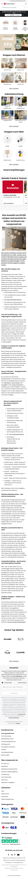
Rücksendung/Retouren (8, 741)
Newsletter (4, 766)
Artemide (4, 385)
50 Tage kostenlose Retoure (13, 300)
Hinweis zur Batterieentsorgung (17, 860)
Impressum (4, 796)
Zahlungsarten (5, 744)
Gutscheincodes (6, 777)
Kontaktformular (22, 714)
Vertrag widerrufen (7, 733)
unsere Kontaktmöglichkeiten (16, 622)
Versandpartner (7, 823)
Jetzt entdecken (8, 203)
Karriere (3, 772)
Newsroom (4, 780)
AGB (2, 791)
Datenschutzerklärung (14, 717)
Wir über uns (5, 764)
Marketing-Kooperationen (9, 769)
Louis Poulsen (16, 383)
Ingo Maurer (7, 383)
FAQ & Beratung (6, 736)
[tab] (14, 742)
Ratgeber (12, 782)
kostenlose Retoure (18, 434)
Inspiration (4, 782)
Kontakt (3, 749)
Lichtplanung (5, 774)
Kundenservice (7, 730)
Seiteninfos (5, 788)
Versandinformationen (8, 747)
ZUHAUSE (13, 15)
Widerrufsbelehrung (7, 799)
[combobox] (14, 7)
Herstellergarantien (7, 752)
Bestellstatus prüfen (7, 739)
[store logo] (10, 4)
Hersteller (18, 723)
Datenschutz (5, 794)
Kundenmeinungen (8, 833)
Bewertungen (5, 755)
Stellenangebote (12, 772)
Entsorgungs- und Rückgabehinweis (14, 862)
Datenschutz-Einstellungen (9, 858)
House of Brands (17, 385)
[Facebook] (9, 854)
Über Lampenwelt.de (9, 760)
